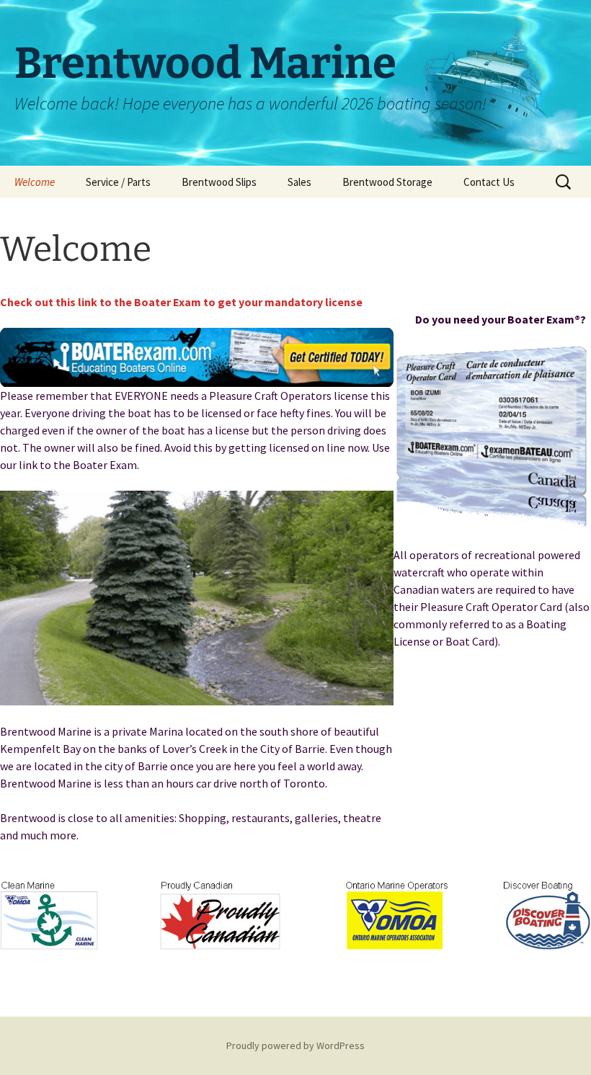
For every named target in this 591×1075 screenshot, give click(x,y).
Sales (299, 182)
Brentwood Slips (219, 182)
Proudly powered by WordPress (295, 1045)
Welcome (34, 182)
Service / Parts (118, 182)
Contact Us (489, 182)
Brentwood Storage (387, 182)
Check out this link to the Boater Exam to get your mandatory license (181, 302)
